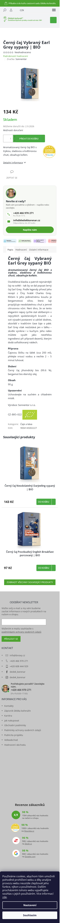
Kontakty (9, 705)
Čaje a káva (26, 424)
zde (4, 897)
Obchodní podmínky (15, 725)
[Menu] (54, 10)
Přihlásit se (11, 638)
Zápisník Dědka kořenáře (17, 710)
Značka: (17, 59)
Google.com (30, 856)
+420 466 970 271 (19, 660)
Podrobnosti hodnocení (15, 56)
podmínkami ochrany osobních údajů (21, 631)
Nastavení (29, 905)
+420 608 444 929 (19, 666)
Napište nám (30, 229)
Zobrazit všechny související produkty (30, 582)
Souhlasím (30, 915)
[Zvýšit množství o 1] (14, 137)
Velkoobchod (11, 739)
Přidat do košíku (28, 138)
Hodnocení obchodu (15, 744)
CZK (22, 10)
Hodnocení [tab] (21, 249)
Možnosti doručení (13, 130)
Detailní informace (13, 162)
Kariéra (8, 715)
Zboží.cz (28, 844)
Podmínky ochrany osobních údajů (22, 730)
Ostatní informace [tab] (38, 249)
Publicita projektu (13, 735)
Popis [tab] (10, 249)
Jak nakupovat (11, 720)
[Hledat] (5, 10)
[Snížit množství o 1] (14, 140)
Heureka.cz (29, 831)
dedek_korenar (17, 671)
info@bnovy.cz (17, 655)
